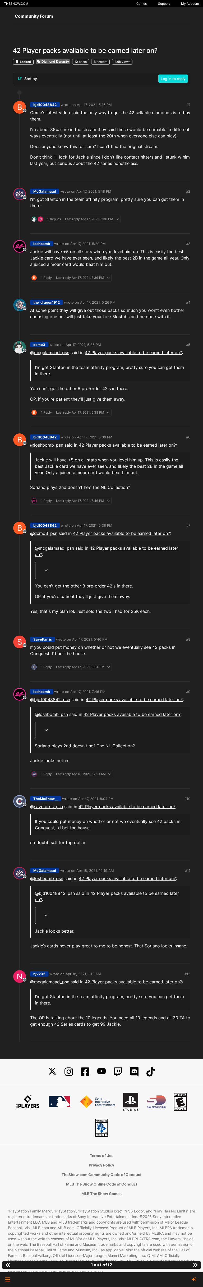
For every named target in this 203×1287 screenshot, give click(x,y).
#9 (188, 691)
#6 (188, 437)
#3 (188, 244)
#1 (188, 105)
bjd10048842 (45, 105)
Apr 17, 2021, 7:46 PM (87, 691)
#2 (188, 191)
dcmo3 (39, 344)
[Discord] (134, 1072)
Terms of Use (101, 1155)
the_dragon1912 (46, 302)
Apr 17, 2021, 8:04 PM (96, 799)
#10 (187, 799)
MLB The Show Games (101, 1193)
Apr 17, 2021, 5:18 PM (93, 191)
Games (141, 4)
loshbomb (41, 244)
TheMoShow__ (45, 799)
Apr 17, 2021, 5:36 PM (83, 344)
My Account (190, 4)
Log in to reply (173, 78)
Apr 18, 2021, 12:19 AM (95, 870)
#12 (187, 974)
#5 (188, 344)
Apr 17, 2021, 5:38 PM (94, 525)
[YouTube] (101, 1072)
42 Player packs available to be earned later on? (133, 352)
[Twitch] (118, 1072)
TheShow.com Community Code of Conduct (101, 1174)
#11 (187, 870)
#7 (188, 525)
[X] (52, 1072)
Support (164, 4)
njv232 (39, 974)
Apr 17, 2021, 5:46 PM (90, 639)
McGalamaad (44, 191)
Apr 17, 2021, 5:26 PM (98, 302)
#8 (188, 639)
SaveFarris (42, 639)
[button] (7, 1279)
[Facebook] (85, 1072)
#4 (188, 302)
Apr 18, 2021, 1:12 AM (83, 974)
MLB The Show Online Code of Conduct (101, 1184)
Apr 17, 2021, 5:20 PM (88, 244)
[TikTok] (150, 1072)
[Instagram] (68, 1072)
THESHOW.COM (16, 4)
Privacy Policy (101, 1165)
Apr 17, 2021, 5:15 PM (94, 105)
